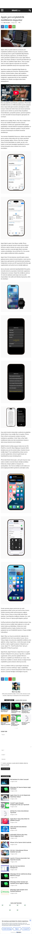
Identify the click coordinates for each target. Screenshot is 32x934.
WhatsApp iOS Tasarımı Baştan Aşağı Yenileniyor (16, 711)
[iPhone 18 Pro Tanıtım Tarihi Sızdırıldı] (5, 845)
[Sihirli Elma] (12, 908)
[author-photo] (16, 686)
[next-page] (17, 728)
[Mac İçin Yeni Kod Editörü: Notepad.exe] (5, 868)
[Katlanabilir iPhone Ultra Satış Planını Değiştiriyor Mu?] (5, 837)
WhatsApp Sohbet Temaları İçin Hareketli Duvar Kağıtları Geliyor (19, 882)
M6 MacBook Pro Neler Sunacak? (4, 711)
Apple (7, 14)
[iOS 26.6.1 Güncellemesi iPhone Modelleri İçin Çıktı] (5, 853)
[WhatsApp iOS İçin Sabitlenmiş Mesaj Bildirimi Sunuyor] (5, 876)
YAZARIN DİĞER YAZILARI (21, 700)
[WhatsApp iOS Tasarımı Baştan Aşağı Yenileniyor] (16, 706)
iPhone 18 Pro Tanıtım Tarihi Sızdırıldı (20, 842)
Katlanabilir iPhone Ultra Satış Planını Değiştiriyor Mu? (18, 835)
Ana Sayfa (3, 14)
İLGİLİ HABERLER (9, 700)
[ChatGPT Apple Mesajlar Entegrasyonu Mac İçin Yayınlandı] (16, 718)
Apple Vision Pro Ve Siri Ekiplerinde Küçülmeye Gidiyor (26, 711)
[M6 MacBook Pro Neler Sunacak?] (5, 706)
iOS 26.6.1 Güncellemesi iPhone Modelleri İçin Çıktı (19, 851)
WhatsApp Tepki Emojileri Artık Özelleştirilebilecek (19, 890)
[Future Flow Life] (20, 913)
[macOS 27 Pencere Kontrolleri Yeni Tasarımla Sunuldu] (5, 860)
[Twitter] (6, 26)
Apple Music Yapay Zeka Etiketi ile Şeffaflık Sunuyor (19, 819)
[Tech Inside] (27, 908)
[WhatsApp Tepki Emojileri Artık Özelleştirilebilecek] (5, 892)
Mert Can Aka (7, 22)
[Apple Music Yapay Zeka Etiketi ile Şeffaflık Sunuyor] (5, 821)
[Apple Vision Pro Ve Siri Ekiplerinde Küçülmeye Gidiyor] (26, 706)
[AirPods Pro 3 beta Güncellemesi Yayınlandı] (26, 718)
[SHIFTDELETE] (5, 908)
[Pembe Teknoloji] (12, 913)
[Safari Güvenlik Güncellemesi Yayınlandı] (5, 829)
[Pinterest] (10, 26)
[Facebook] (2, 26)
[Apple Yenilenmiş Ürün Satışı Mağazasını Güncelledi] (5, 718)
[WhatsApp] (14, 26)
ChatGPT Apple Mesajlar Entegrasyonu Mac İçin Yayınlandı (15, 724)
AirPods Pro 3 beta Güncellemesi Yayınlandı (26, 723)
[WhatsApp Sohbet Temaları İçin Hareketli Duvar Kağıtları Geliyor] (5, 884)
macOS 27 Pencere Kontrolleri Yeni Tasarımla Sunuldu (20, 859)
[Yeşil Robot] (20, 908)
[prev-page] (15, 728)
